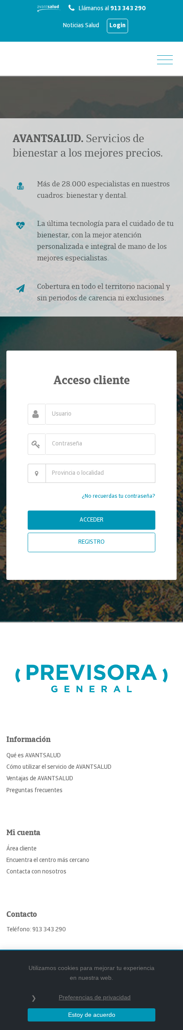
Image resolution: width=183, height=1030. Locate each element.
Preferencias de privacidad (95, 997)
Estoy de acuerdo (91, 1014)
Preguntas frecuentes (34, 790)
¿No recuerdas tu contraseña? (118, 496)
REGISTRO (91, 542)
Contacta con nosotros (36, 872)
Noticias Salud (81, 26)
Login (117, 26)
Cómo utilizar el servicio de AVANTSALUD (59, 767)
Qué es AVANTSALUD (33, 756)
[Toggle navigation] (165, 60)
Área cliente (21, 849)
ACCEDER (91, 520)
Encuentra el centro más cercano (47, 860)
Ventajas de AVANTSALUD (39, 779)
